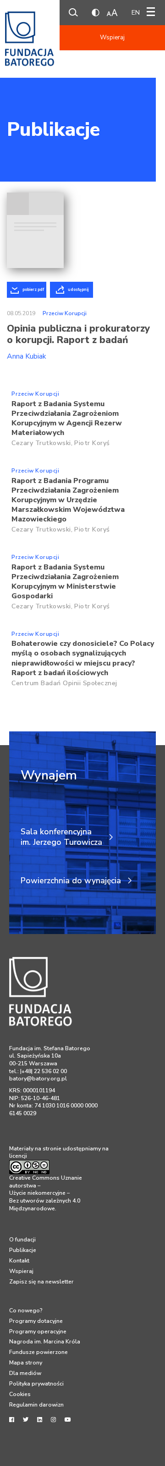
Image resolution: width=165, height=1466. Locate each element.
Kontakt (19, 1260)
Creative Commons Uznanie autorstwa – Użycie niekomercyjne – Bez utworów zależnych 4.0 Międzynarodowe (45, 1193)
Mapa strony (25, 1362)
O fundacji (22, 1239)
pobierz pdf (33, 289)
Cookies (20, 1394)
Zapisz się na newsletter (41, 1281)
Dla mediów (25, 1373)
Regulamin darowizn (36, 1404)
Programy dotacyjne (36, 1321)
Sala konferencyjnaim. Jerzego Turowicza (61, 837)
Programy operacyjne (37, 1331)
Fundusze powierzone (38, 1352)
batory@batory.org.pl (38, 1078)
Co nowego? (26, 1310)
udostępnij (78, 289)
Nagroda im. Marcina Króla (44, 1341)
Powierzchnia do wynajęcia (71, 880)
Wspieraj (112, 37)
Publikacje (53, 129)
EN (136, 12)
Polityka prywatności (36, 1383)
